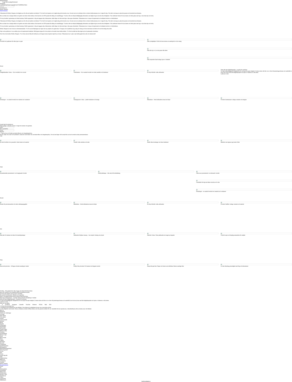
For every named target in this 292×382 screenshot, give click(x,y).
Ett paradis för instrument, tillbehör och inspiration (12, 295)
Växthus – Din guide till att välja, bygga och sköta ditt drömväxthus (16, 291)
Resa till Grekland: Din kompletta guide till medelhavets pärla (15, 292)
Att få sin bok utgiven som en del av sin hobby (11, 293)
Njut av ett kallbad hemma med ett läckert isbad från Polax (14, 296)
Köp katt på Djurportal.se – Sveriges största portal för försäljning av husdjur (18, 297)
